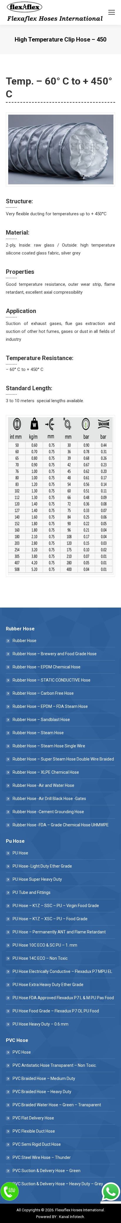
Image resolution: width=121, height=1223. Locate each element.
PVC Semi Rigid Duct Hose (37, 1144)
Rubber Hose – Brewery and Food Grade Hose (55, 653)
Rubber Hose (24, 640)
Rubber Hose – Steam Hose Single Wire (49, 746)
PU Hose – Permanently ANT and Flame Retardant (59, 932)
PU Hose (20, 853)
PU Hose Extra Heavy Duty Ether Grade (48, 984)
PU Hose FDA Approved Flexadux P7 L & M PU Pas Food (63, 997)
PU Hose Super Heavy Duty (37, 879)
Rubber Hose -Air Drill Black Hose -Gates (49, 798)
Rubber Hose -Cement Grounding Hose (48, 811)
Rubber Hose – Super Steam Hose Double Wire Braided (63, 759)
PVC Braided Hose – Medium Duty (44, 1078)
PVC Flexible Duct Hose (34, 1131)
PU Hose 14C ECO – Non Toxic (40, 958)
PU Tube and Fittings (32, 892)
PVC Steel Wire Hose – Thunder (42, 1157)
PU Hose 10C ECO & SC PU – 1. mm (45, 945)
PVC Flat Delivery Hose (33, 1118)
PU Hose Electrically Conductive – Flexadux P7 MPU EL (62, 971)
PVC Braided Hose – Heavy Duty (42, 1091)
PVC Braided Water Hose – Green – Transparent (57, 1104)
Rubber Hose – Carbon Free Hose (43, 693)
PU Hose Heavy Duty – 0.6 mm (40, 1024)
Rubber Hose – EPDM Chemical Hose (46, 667)
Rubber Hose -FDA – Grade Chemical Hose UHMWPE (61, 825)
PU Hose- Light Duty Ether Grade (42, 866)
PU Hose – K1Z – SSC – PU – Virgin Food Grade (56, 905)
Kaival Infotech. (72, 1217)
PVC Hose (22, 1052)
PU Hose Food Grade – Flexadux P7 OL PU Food (56, 1011)
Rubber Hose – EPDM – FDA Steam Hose (50, 706)
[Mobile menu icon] (111, 12)
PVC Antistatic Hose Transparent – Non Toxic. (55, 1065)
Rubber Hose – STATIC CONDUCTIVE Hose (51, 680)
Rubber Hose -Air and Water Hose (43, 785)
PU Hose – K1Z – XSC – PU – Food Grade (50, 918)
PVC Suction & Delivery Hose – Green (46, 1170)
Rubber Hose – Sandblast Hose (41, 719)
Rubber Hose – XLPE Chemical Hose (46, 772)
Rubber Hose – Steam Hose (38, 732)
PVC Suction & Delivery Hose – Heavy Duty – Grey (58, 1183)
